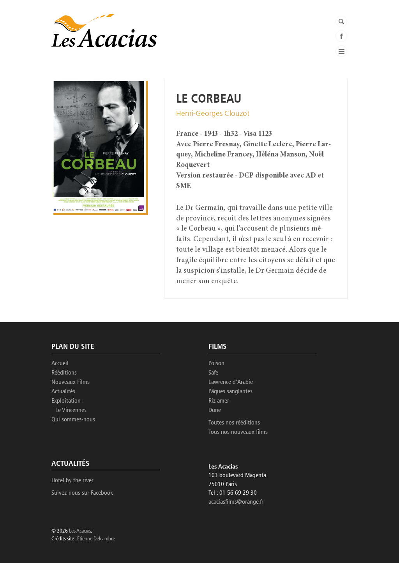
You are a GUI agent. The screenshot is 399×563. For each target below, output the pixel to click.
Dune (214, 410)
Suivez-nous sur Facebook (82, 493)
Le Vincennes (71, 410)
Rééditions (64, 373)
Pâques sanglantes (230, 392)
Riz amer (218, 401)
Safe (213, 373)
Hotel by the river (72, 481)
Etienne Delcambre (96, 539)
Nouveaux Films (70, 382)
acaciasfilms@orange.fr (235, 502)
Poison (216, 364)
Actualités (63, 392)
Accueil (60, 364)
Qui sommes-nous (73, 420)
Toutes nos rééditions (234, 423)
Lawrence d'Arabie (230, 382)
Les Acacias (80, 531)
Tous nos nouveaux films (238, 432)
